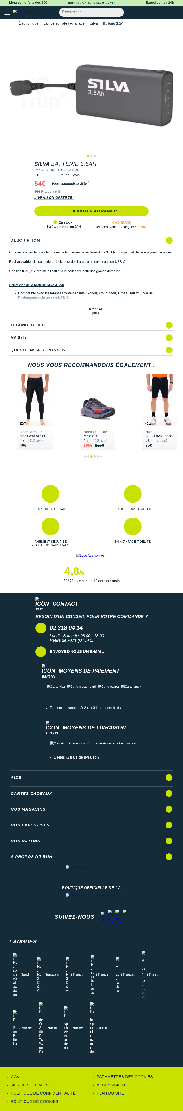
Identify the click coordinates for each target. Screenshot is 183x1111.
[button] (50, 498)
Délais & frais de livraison (76, 757)
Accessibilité (112, 1085)
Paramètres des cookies (125, 1076)
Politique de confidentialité (43, 1093)
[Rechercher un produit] (118, 12)
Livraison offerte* (54, 197)
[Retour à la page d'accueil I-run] (23, 12)
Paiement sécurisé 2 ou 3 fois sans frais (85, 708)
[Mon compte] (166, 12)
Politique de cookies (34, 1101)
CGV (15, 1076)
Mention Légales (30, 1085)
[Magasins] (158, 12)
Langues (23, 941)
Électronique (28, 23)
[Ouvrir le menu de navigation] (7, 12)
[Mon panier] (175, 12)
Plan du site (110, 1093)
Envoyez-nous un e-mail (77, 651)
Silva (94, 23)
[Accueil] (10, 23)
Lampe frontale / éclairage (64, 23)
